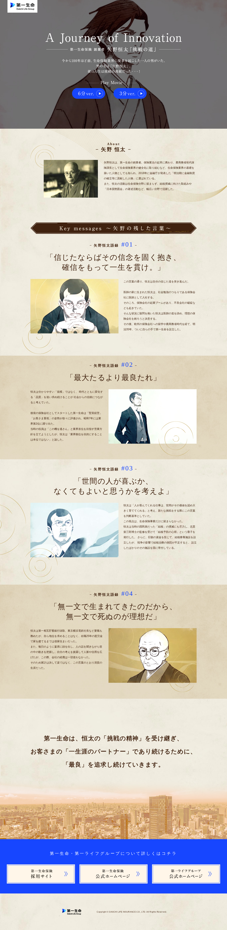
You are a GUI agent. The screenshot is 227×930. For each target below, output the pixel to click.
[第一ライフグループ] (186, 865)
